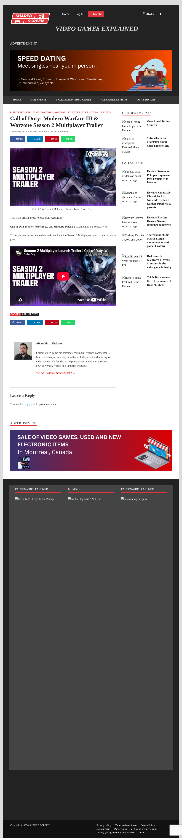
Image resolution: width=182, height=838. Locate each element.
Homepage (46, 112)
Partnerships (120, 829)
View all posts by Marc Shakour (55, 372)
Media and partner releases (143, 829)
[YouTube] (170, 14)
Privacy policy (104, 825)
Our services (146, 99)
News (28, 112)
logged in (30, 404)
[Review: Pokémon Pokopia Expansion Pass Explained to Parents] (133, 171)
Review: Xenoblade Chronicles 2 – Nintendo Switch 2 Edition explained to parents (159, 200)
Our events (38, 99)
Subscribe (96, 14)
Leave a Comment (59, 131)
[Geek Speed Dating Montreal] (133, 121)
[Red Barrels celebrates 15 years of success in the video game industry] (133, 256)
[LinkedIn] (166, 14)
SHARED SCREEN (39, 825)
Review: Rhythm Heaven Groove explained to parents (159, 221)
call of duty (30, 314)
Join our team (103, 829)
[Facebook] (161, 14)
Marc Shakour (40, 131)
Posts (36, 112)
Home (66, 14)
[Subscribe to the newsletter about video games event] (133, 138)
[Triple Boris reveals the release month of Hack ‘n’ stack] (133, 277)
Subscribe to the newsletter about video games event (158, 142)
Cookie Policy (148, 825)
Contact (142, 832)
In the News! (17, 112)
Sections (94, 112)
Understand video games (73, 99)
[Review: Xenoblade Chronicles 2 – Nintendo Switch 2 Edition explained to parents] (133, 192)
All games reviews (114, 99)
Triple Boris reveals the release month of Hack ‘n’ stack (159, 281)
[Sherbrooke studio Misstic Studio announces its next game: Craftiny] (133, 235)
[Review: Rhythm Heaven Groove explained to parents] (133, 217)
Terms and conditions (126, 825)
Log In (80, 14)
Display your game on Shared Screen (115, 832)
